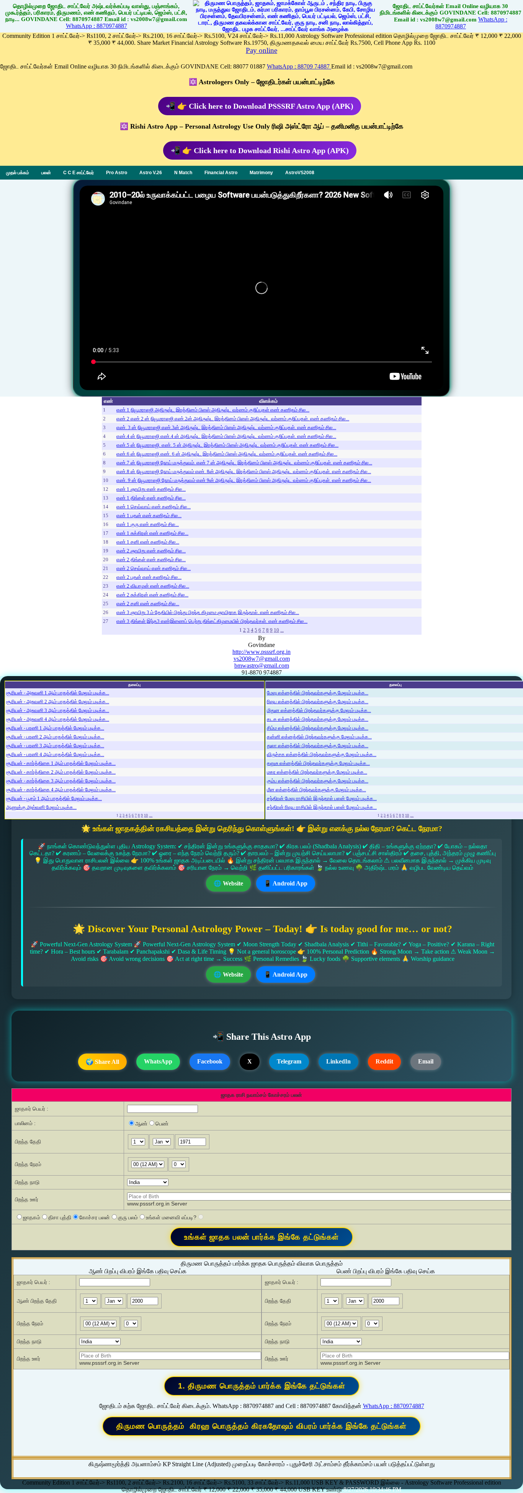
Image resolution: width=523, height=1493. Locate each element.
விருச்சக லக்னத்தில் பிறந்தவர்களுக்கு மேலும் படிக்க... (321, 754)
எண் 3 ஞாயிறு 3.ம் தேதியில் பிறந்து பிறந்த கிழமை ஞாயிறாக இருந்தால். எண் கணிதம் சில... (207, 612)
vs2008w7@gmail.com (262, 658)
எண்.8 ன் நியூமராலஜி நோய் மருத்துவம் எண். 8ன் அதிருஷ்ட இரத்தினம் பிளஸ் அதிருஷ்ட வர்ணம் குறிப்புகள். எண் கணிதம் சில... (243, 471)
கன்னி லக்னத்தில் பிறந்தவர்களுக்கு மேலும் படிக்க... (319, 737)
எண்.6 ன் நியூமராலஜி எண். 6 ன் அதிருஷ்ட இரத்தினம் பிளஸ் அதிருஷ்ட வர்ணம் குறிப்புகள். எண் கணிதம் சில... (226, 454)
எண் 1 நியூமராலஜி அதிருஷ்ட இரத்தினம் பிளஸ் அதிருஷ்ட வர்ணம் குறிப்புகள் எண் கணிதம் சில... (212, 410)
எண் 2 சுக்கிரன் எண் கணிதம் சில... (152, 595)
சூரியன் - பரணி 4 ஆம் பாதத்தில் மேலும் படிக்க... (55, 754)
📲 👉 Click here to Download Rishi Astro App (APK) (260, 150)
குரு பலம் (128, 1217)
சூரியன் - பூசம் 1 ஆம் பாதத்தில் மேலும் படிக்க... (54, 798)
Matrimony (261, 172)
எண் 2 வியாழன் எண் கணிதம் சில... (152, 586)
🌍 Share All (102, 1061)
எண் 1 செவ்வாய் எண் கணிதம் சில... (153, 507)
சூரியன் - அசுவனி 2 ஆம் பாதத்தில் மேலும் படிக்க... (57, 701)
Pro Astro (116, 172)
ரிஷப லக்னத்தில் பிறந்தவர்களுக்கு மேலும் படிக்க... (317, 701)
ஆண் (141, 1124)
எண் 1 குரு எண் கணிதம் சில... (147, 524)
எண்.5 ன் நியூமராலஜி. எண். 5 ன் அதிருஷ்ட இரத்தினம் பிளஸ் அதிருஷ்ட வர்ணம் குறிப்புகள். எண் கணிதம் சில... (227, 445)
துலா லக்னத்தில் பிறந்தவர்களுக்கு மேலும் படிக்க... (317, 745)
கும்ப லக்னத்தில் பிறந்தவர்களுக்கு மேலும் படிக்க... (317, 781)
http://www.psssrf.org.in (261, 651)
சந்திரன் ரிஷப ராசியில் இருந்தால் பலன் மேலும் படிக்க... (322, 807)
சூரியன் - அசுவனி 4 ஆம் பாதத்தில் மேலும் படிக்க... (57, 719)
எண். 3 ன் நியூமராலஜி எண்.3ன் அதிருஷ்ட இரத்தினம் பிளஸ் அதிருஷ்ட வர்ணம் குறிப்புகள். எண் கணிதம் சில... (226, 427)
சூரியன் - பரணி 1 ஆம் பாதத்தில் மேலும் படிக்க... (55, 728)
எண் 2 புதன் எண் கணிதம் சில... (148, 577)
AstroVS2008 (299, 172)
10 (276, 630)
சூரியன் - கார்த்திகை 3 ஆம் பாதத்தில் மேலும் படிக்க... (61, 781)
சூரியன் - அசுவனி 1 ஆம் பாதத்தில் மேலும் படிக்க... (57, 693)
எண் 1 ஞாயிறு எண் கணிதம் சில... (151, 489)
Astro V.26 (150, 172)
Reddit (384, 1061)
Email (425, 1061)
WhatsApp (158, 1061)
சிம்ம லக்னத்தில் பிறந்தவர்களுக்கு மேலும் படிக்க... (317, 728)
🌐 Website (228, 883)
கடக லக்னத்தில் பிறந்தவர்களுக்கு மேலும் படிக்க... (317, 719)
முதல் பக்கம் (17, 172)
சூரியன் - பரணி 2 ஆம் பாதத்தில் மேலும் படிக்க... (55, 737)
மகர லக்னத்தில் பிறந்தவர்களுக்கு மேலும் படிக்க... (317, 772)
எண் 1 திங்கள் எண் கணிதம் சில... (151, 498)
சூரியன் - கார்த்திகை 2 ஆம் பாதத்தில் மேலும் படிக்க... (61, 772)
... (282, 630)
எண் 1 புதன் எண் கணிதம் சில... (148, 515)
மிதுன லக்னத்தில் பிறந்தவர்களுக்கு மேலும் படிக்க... (319, 710)
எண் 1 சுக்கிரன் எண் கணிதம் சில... (152, 533)
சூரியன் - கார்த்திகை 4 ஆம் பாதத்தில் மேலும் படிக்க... (61, 789)
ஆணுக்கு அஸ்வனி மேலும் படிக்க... (41, 807)
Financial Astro (220, 172)
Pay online (261, 50)
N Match (183, 172)
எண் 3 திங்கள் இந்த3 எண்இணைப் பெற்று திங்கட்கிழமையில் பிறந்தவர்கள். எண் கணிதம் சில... (211, 621)
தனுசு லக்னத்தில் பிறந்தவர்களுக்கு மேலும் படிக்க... (318, 763)
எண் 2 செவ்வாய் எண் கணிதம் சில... (153, 568)
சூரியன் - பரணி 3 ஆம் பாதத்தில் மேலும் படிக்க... (55, 745)
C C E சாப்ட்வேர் (78, 172)
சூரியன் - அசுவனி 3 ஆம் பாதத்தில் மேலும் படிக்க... (57, 710)
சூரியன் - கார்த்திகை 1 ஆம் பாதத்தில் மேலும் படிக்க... (61, 763)
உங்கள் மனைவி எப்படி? (171, 1217)
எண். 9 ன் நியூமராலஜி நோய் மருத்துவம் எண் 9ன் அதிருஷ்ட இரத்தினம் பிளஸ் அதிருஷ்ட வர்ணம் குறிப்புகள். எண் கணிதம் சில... (243, 480)
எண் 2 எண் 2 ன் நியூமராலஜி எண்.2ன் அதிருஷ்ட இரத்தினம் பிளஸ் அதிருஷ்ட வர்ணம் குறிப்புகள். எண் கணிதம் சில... (232, 418)
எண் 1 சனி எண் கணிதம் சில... (147, 542)
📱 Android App (285, 883)
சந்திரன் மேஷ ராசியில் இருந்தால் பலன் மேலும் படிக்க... (322, 798)
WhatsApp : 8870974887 (96, 26)
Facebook (209, 1061)
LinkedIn (338, 1061)
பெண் (161, 1124)
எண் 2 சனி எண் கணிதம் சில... (147, 603)
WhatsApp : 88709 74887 (299, 66)
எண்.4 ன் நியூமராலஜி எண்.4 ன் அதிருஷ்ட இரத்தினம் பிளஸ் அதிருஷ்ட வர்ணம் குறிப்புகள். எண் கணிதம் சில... (226, 436)
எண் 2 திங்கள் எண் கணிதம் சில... (151, 559)
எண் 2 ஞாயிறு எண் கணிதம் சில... (151, 551)
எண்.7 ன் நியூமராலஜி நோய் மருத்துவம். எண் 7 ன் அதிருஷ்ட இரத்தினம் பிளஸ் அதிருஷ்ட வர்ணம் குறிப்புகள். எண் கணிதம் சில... (244, 463)
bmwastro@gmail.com (261, 665)
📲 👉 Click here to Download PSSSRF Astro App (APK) (259, 106)
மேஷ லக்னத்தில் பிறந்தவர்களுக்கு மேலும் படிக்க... (317, 693)
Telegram (289, 1061)
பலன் (46, 172)
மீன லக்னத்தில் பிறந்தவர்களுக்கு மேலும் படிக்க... (316, 789)
